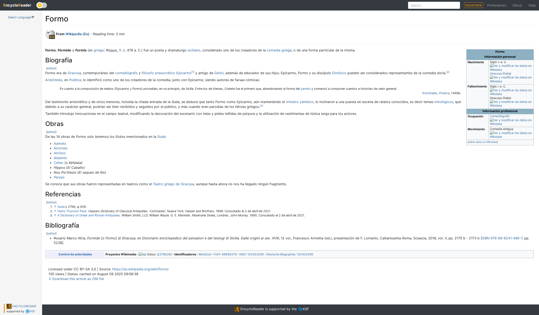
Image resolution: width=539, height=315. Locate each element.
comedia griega (279, 50)
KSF (32, 311)
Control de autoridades (75, 254)
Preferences (496, 5)
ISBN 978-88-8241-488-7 (502, 238)
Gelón (219, 73)
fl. (120, 50)
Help (532, 5)
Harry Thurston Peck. (72, 211)
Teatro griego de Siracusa (173, 184)
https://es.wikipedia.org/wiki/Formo (140, 269)
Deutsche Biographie (280, 254)
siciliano (194, 50)
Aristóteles (53, 80)
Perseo (59, 177)
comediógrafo (126, 73)
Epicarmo (183, 73)
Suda (161, 136)
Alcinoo (60, 153)
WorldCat (205, 254)
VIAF (216, 254)
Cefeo (58, 163)
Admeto (60, 143)
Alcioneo (61, 148)
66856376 (229, 254)
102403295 (255, 254)
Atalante (60, 158)
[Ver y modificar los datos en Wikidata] (511, 67)
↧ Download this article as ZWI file (76, 279)
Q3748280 (164, 254)
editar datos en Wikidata (482, 141)
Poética (75, 80)
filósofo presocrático (158, 73)
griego (99, 50)
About (517, 5)
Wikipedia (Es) (77, 34)
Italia (507, 73)
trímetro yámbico (300, 102)
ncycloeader (17, 5)
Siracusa (496, 73)
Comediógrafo (500, 116)
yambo (306, 88)
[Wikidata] (142, 254)
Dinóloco (339, 73)
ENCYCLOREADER (24, 306)
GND (242, 254)
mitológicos (443, 102)
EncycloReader (251, 309)
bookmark (474, 5)
